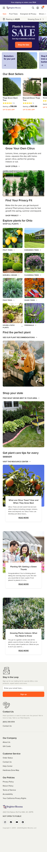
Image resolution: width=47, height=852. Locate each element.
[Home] (13, 8)
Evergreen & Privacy (28, 14)
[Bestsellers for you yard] (19, 60)
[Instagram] (5, 822)
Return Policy (8, 786)
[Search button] (33, 8)
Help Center (7, 766)
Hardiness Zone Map (11, 770)
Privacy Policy (8, 782)
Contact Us (7, 726)
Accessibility (8, 794)
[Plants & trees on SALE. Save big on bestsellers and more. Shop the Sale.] (23, 36)
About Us (6, 742)
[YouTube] (17, 822)
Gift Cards (7, 746)
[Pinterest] (23, 822)
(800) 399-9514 (9, 722)
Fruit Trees (13, 14)
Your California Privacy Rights (14, 798)
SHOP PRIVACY (11, 215)
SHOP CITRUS (11, 166)
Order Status (8, 758)
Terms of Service (9, 790)
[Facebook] (11, 822)
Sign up (23, 694)
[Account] (38, 8)
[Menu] (4, 8)
